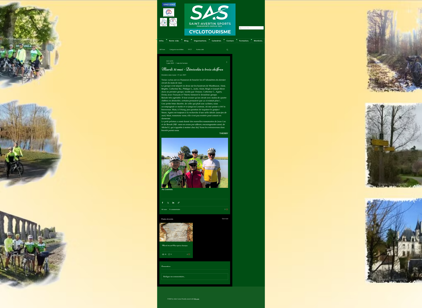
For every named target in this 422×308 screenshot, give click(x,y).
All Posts (162, 49)
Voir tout (225, 219)
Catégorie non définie (176, 49)
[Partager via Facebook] (162, 203)
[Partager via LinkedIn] (173, 203)
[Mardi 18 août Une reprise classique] (176, 232)
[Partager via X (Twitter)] (168, 203)
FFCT (190, 49)
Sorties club (200, 49)
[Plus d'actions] (226, 62)
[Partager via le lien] (179, 203)
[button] (227, 49)
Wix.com (196, 299)
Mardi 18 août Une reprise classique (175, 245)
